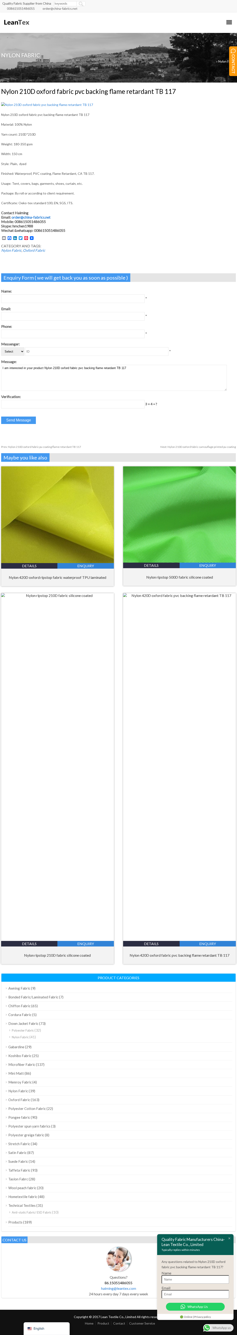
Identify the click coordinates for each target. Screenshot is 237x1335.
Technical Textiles (22, 1205)
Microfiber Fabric (21, 1064)
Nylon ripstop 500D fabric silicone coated (179, 577)
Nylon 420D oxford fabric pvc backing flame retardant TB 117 (179, 955)
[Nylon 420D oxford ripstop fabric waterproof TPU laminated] (57, 561)
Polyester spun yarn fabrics (29, 1126)
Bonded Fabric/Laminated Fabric (33, 997)
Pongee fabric (19, 1117)
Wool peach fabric (22, 1188)
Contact (119, 1323)
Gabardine (16, 1047)
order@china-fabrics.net (60, 8)
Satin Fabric (17, 1152)
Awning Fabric (19, 988)
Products (15, 1222)
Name (166, 1273)
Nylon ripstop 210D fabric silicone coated (57, 955)
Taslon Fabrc (18, 1179)
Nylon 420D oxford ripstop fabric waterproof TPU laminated (57, 577)
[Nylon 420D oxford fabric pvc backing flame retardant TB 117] (179, 595)
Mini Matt (16, 1073)
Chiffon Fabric (19, 1006)
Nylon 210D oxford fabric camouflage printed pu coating (198, 447)
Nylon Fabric (227, 61)
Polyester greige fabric (26, 1135)
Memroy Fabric (20, 1082)
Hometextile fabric (22, 1197)
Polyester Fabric (23, 1030)
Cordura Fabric (19, 1015)
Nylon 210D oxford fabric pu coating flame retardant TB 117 (41, 447)
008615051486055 (21, 8)
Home (89, 1323)
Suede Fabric (18, 1161)
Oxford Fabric (34, 250)
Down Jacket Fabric (23, 1023)
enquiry (85, 566)
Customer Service (142, 1323)
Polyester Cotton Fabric (27, 1108)
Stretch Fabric (19, 1144)
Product (103, 1323)
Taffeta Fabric (19, 1170)
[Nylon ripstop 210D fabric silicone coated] (57, 595)
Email (166, 1288)
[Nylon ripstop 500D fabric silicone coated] (179, 561)
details (29, 566)
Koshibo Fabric (19, 1056)
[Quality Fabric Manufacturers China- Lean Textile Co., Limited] (16, 27)
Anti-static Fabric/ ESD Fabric (31, 1212)
